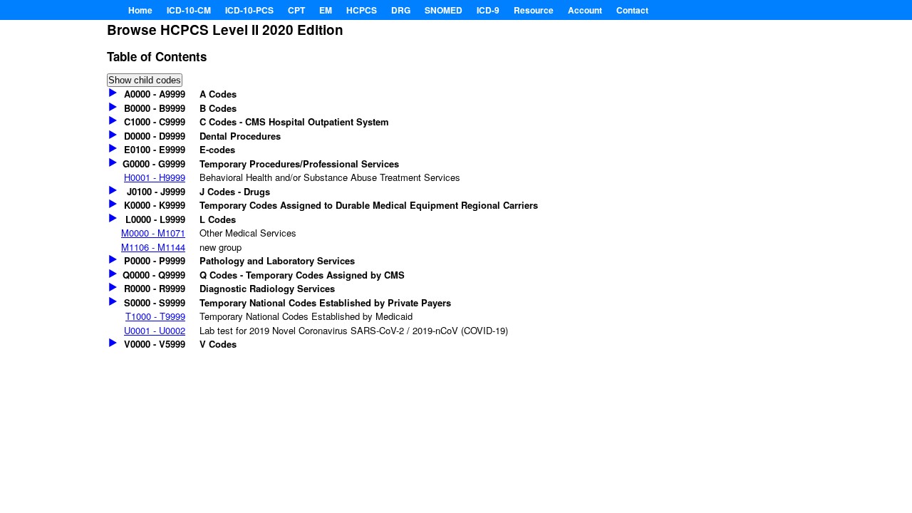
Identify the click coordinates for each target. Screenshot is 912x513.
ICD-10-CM (189, 10)
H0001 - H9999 (154, 177)
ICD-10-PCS (249, 10)
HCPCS (361, 10)
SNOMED (443, 10)
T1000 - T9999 (155, 316)
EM (325, 10)
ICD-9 (488, 10)
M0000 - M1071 (153, 232)
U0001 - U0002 (154, 330)
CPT (296, 10)
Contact (632, 10)
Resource (534, 10)
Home (140, 10)
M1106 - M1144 (153, 247)
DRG (400, 10)
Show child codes (144, 80)
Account (585, 10)
